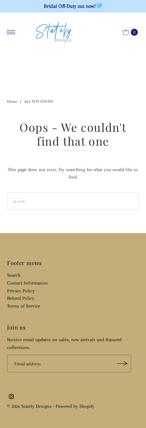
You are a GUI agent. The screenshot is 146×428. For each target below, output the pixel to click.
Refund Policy (20, 298)
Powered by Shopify (75, 406)
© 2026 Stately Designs (30, 406)
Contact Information (27, 283)
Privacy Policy (21, 290)
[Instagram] (11, 397)
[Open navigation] (11, 32)
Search (13, 275)
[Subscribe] (122, 363)
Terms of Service (23, 306)
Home (12, 101)
